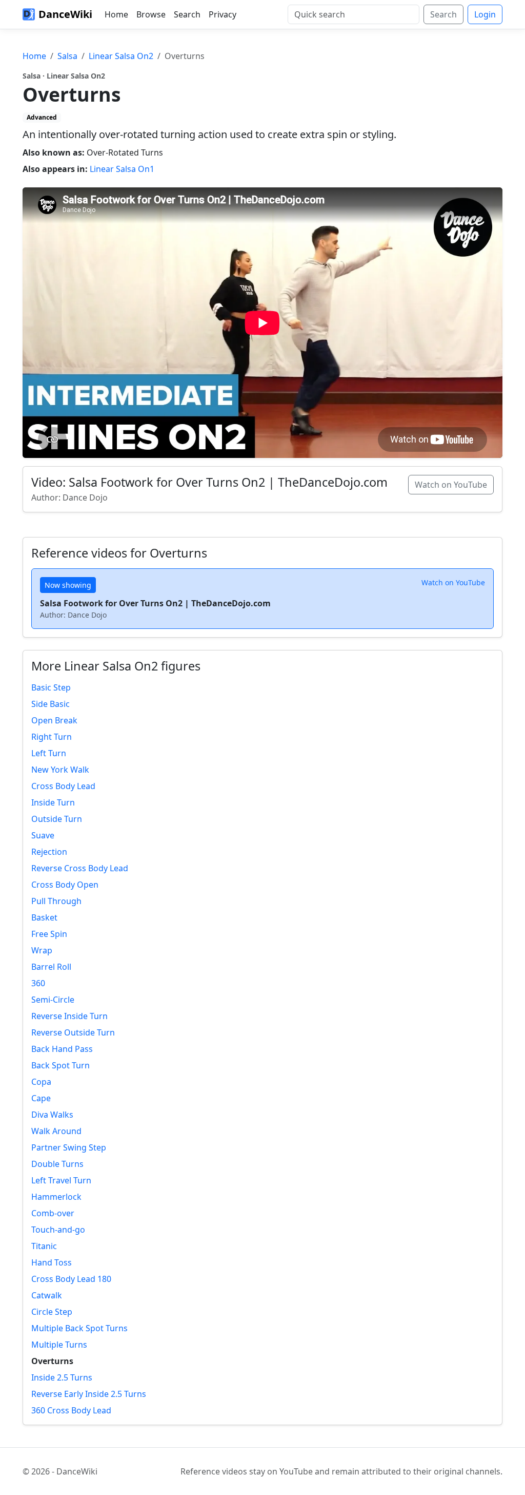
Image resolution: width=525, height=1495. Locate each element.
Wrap (41, 950)
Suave (42, 835)
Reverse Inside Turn (69, 1016)
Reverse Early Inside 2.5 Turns (88, 1394)
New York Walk (60, 769)
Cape (41, 1098)
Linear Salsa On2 (121, 56)
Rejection (49, 851)
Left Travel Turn (61, 1180)
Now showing (68, 585)
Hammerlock (56, 1196)
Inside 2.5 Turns (61, 1377)
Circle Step (51, 1311)
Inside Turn (53, 802)
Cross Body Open (64, 884)
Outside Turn (56, 819)
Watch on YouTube (451, 484)
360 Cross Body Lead (71, 1410)
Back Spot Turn (60, 1065)
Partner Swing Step (68, 1147)
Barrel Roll (51, 966)
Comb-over (52, 1213)
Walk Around (56, 1131)
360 (38, 983)
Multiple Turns (59, 1344)
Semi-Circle (52, 999)
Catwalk (46, 1295)
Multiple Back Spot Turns (79, 1328)
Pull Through (56, 901)
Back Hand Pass (62, 1049)
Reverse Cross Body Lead (79, 868)
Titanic (44, 1246)
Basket (44, 917)
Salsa (67, 56)
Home (116, 14)
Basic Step (51, 687)
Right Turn (51, 736)
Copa (41, 1081)
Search (187, 14)
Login (485, 14)
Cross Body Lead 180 (71, 1279)
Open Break (54, 720)
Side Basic (50, 704)
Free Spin (49, 934)
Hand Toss (51, 1262)
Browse (151, 14)
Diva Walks (52, 1114)
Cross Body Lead (63, 786)
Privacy (222, 14)
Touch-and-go (58, 1229)
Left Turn (48, 753)
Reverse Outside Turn (73, 1032)
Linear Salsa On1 (122, 169)
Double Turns (57, 1164)
